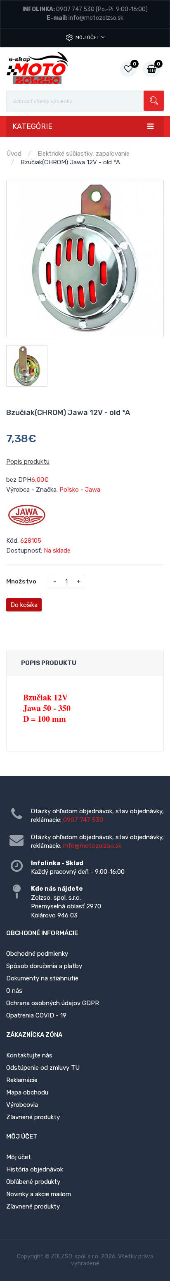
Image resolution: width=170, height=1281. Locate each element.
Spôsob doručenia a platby (44, 966)
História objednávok (34, 1169)
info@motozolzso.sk (95, 17)
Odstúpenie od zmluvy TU (43, 1067)
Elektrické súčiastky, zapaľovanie (84, 153)
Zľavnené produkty (33, 1117)
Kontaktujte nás (29, 1055)
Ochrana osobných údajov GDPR (52, 1003)
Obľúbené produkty (33, 1181)
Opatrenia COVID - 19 (36, 1015)
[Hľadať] (154, 101)
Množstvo (21, 581)
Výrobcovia (22, 1104)
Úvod (13, 153)
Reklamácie (22, 1080)
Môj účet (88, 37)
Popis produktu (28, 461)
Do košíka (24, 605)
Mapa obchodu (27, 1092)
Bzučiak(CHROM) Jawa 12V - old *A (70, 162)
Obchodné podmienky (37, 953)
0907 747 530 (75, 9)
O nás (14, 990)
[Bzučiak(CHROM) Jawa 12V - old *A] (85, 258)
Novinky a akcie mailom (38, 1194)
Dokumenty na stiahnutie (42, 978)
